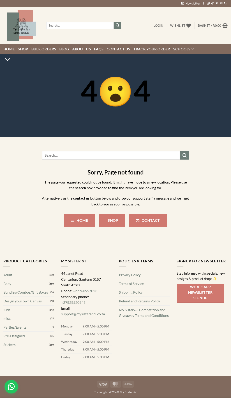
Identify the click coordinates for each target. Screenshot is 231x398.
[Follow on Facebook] (203, 3)
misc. (7, 318)
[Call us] (225, 3)
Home (9, 49)
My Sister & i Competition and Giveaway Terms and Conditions (144, 313)
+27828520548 (73, 302)
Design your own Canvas (22, 301)
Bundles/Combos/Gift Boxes (25, 292)
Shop (23, 49)
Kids (6, 310)
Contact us (118, 49)
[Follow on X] (216, 3)
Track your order (151, 49)
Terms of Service (131, 283)
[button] (190, 3)
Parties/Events (14, 327)
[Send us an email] (221, 3)
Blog (64, 49)
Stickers (9, 344)
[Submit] (117, 25)
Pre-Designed (14, 336)
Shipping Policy (131, 292)
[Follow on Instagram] (208, 3)
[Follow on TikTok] (212, 3)
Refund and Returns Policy (139, 301)
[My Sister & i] (21, 25)
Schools (182, 49)
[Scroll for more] (7, 60)
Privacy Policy (130, 275)
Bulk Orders (43, 49)
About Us (81, 49)
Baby (7, 283)
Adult (7, 275)
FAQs (99, 49)
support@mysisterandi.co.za (83, 314)
